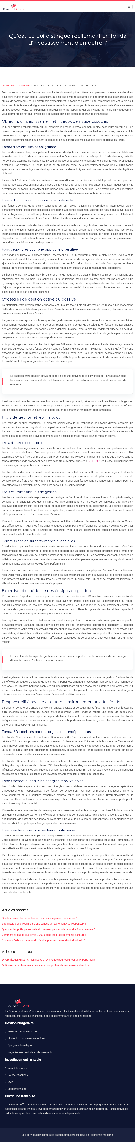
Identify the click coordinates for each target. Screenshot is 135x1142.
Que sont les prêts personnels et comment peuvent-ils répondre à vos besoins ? (48, 929)
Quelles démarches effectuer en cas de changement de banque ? (39, 918)
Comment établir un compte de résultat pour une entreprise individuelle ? (43, 940)
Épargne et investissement (17, 86)
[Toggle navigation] (129, 6)
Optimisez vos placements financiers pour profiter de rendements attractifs (45, 965)
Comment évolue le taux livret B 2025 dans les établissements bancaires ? (45, 934)
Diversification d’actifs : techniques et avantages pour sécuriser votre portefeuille (49, 959)
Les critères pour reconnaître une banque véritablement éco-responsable (44, 923)
